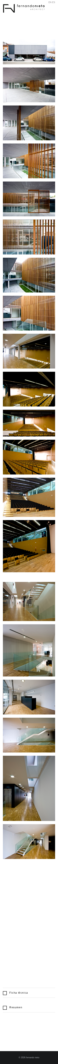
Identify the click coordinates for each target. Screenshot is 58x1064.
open (46, 12)
